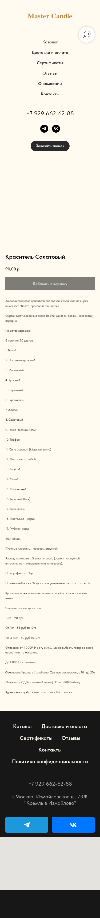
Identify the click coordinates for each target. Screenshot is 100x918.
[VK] (73, 825)
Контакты (50, 93)
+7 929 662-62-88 (50, 113)
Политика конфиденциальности (50, 761)
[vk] (56, 129)
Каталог (50, 41)
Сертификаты (50, 62)
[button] (50, 146)
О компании (50, 83)
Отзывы (50, 73)
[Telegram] (26, 825)
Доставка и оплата (50, 52)
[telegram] (44, 129)
